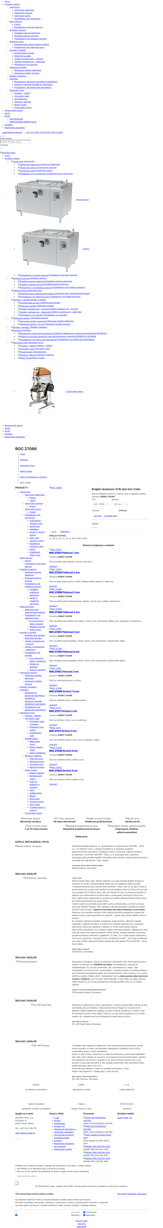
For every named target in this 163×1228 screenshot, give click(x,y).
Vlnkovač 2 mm (64, 671)
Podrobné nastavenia (136, 1194)
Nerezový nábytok (22, 102)
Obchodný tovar (27, 465)
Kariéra (57, 1120)
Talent (32, 500)
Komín (32, 549)
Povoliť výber (82, 1221)
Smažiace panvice (28, 569)
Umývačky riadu (21, 96)
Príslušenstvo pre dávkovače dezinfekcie (32, 87)
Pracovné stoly (36, 758)
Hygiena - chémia (22, 93)
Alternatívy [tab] (65, 531)
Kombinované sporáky (24, 53)
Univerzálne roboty (23, 107)
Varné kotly (25, 492)
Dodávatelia (59, 1123)
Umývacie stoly (37, 764)
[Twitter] (95, 526)
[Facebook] (93, 526)
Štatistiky (75, 1215)
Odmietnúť (81, 1226)
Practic (17, 24)
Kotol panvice (26, 558)
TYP (93, 499)
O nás (56, 1118)
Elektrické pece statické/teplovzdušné (31, 44)
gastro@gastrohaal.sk (11, 132)
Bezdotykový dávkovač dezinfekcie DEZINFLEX (36, 82)
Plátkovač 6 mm (64, 651)
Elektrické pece (27, 606)
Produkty (24, 460)
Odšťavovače (36, 793)
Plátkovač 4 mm (64, 612)
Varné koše (35, 526)
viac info (97, 516)
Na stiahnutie (60, 1146)
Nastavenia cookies (63, 1149)
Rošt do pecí (35, 629)
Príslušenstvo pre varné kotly (27, 18)
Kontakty (58, 1140)
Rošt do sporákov (38, 670)
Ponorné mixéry (37, 801)
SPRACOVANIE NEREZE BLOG (23, 122)
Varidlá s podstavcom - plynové (28, 59)
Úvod (22, 454)
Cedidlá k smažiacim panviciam (34, 592)
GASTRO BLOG (16, 119)
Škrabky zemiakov (28, 687)
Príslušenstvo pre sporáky (26, 64)
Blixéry (33, 796)
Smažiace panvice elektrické (27, 33)
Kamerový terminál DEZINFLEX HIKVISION (33, 84)
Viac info (82, 1224)
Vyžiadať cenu (110, 516)
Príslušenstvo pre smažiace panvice (30, 39)
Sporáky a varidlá (28, 632)
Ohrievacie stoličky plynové (26, 73)
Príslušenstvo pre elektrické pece (29, 47)
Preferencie (91, 1212)
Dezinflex (24, 690)
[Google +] (96, 526)
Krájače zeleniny (37, 773)
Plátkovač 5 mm (64, 632)
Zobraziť (53, 566)
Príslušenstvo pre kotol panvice (28, 27)
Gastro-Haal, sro (124, 1118)
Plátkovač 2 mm (64, 572)
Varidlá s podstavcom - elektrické (29, 61)
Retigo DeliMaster (38, 753)
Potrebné (75, 1212)
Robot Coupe (20, 104)
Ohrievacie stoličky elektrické (27, 70)
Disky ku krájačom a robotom (33, 477)
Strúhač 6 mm (63, 750)
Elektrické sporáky (22, 56)
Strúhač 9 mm (63, 770)
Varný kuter (35, 804)
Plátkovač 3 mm (64, 592)
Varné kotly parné (22, 16)
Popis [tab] (53, 531)
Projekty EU (59, 1126)
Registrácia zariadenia (64, 1143)
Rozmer (115, 499)
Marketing (90, 1215)
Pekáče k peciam (37, 627)
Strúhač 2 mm (63, 711)
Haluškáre (34, 529)
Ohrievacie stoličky (28, 672)
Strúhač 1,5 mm (64, 691)
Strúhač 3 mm (63, 730)
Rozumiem (122, 1194)
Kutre (32, 790)
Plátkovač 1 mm (64, 552)
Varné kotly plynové (23, 13)
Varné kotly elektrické (24, 10)
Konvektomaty (20, 99)
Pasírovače (34, 799)
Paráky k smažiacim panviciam (34, 601)
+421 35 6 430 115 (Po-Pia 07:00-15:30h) (43, 132)
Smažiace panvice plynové (26, 36)
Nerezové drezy (37, 761)
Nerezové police (37, 767)
